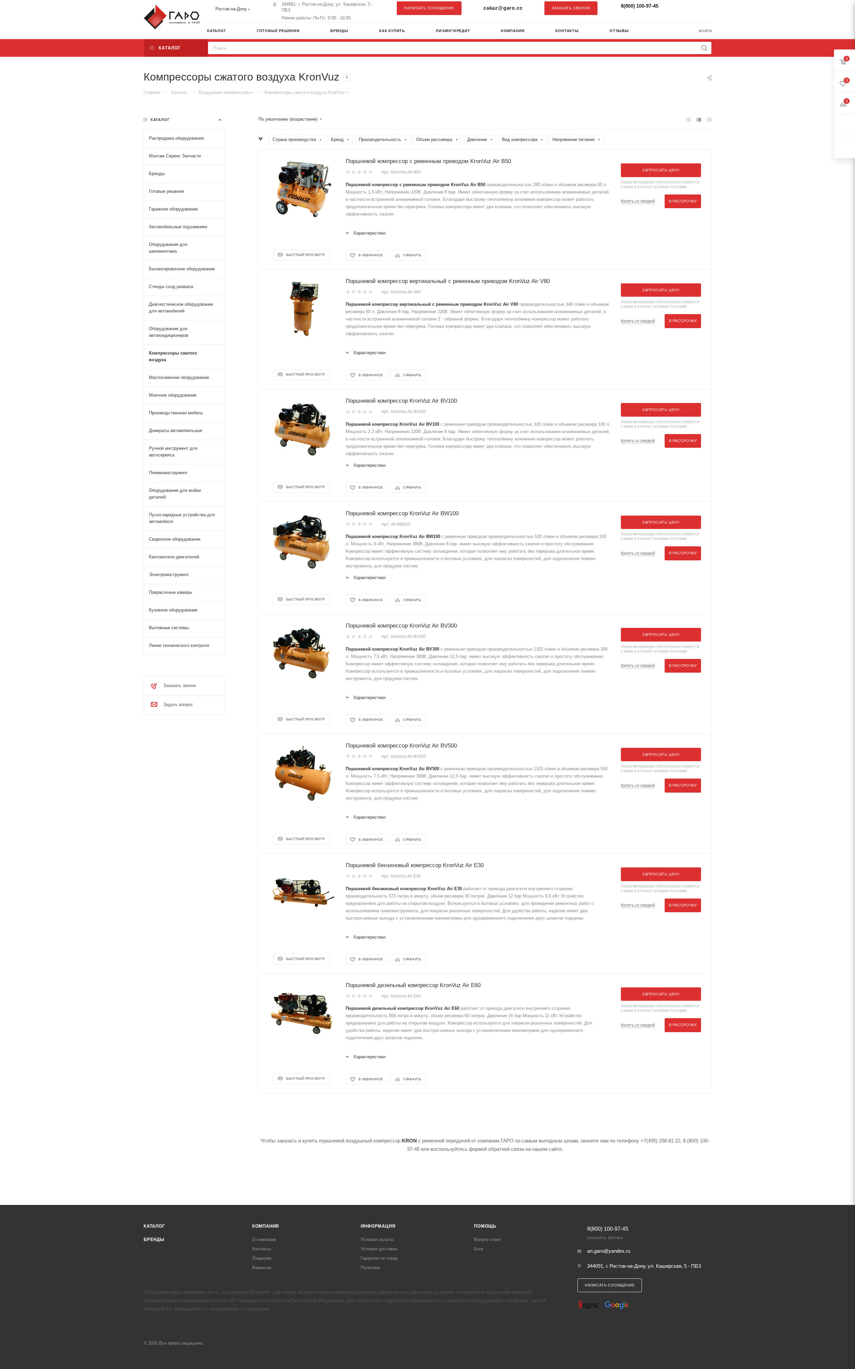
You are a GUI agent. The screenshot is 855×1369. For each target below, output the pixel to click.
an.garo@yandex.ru (608, 1251)
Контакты (261, 1248)
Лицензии (261, 1258)
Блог (479, 1248)
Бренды (154, 1239)
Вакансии (261, 1267)
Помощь (485, 1226)
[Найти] (704, 48)
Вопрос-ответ (487, 1239)
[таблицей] (709, 119)
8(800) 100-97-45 (639, 6)
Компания (265, 1226)
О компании (264, 1239)
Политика (370, 1267)
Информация (378, 1226)
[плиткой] (688, 119)
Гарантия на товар (379, 1258)
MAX (703, 8)
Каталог (154, 1226)
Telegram (690, 8)
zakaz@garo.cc (502, 8)
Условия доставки (379, 1248)
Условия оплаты (377, 1239)
